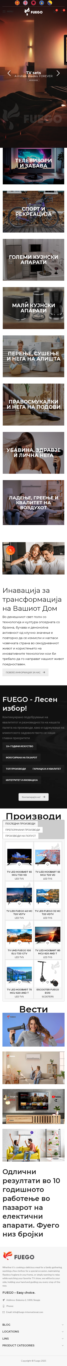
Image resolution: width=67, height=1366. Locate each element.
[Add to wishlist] (19, 864)
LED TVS (19, 879)
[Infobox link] (17, 3)
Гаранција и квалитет (47, 768)
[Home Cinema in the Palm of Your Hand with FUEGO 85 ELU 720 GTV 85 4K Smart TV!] (33, 1106)
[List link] (33, 1306)
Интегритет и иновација (22, 780)
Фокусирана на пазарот (21, 757)
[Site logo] (33, 11)
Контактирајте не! (31, 797)
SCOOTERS (48, 996)
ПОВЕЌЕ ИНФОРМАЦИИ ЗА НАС (23, 672)
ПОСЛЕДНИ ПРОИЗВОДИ (20, 823)
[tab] (20, 824)
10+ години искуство (19, 746)
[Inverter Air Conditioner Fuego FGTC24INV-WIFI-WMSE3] (33, 1145)
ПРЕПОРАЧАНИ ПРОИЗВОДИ (22, 829)
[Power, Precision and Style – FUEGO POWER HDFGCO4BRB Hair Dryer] (33, 1030)
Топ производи (16, 768)
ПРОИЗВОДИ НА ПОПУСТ (20, 835)
